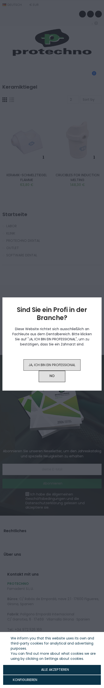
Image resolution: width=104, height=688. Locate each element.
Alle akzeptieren (55, 669)
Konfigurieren (24, 679)
